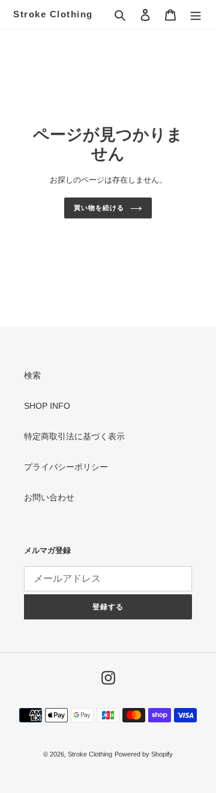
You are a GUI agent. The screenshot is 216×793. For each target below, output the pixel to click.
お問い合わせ (49, 497)
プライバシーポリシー (66, 467)
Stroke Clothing (53, 14)
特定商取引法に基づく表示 (74, 436)
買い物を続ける (99, 207)
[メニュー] (195, 14)
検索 (32, 375)
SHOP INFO (47, 406)
